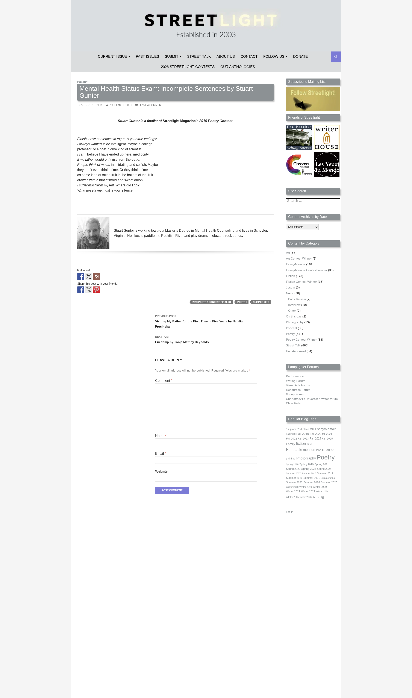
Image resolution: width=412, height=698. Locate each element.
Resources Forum (298, 389)
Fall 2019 (302, 433)
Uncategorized (296, 351)
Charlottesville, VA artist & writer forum (312, 398)
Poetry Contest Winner (301, 339)
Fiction (290, 276)
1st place (291, 429)
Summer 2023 (294, 482)
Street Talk (199, 56)
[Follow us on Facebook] (80, 276)
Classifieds (293, 403)
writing (318, 496)
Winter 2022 (308, 491)
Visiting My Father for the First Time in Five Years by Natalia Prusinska (199, 321)
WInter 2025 (292, 497)
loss (318, 450)
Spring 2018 (292, 464)
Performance (295, 376)
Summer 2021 (311, 477)
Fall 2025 (327, 438)
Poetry (82, 81)
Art (288, 252)
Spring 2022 (293, 468)
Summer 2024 (311, 482)
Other (292, 310)
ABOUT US (226, 56)
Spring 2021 (322, 464)
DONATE (300, 56)
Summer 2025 (329, 482)
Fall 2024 (315, 438)
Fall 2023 (303, 438)
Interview (294, 305)
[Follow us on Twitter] (88, 276)
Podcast (291, 328)
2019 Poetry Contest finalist (211, 302)
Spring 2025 (324, 469)
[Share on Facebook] (80, 289)
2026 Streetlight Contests (188, 67)
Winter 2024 (322, 491)
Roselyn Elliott (120, 105)
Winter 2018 (292, 487)
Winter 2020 (320, 486)
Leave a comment (151, 105)
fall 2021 (327, 433)
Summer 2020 (294, 477)
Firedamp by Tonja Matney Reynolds (182, 339)
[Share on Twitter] (88, 289)
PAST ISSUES (147, 56)
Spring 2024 (308, 468)
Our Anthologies (237, 67)
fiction (301, 443)
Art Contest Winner (299, 258)
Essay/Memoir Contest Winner (306, 270)
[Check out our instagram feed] (96, 276)
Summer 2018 (308, 473)
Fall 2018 (290, 434)
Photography (294, 322)
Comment (163, 380)
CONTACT (249, 56)
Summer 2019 (261, 302)
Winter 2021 (293, 491)
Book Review (297, 299)
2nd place (303, 429)
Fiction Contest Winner (301, 281)
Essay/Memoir (295, 264)
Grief (309, 444)
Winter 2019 (305, 487)
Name (161, 436)
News (290, 293)
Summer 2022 (328, 478)
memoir (329, 449)
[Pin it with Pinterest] (96, 289)
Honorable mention (300, 450)
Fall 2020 (315, 433)
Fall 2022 (291, 438)
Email (160, 453)
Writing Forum (295, 380)
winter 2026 (306, 497)
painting (290, 458)
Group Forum (295, 394)
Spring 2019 (306, 464)
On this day (293, 316)
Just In (290, 287)
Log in (289, 512)
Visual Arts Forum (298, 385)
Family (290, 444)
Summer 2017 (293, 473)
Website (161, 471)
